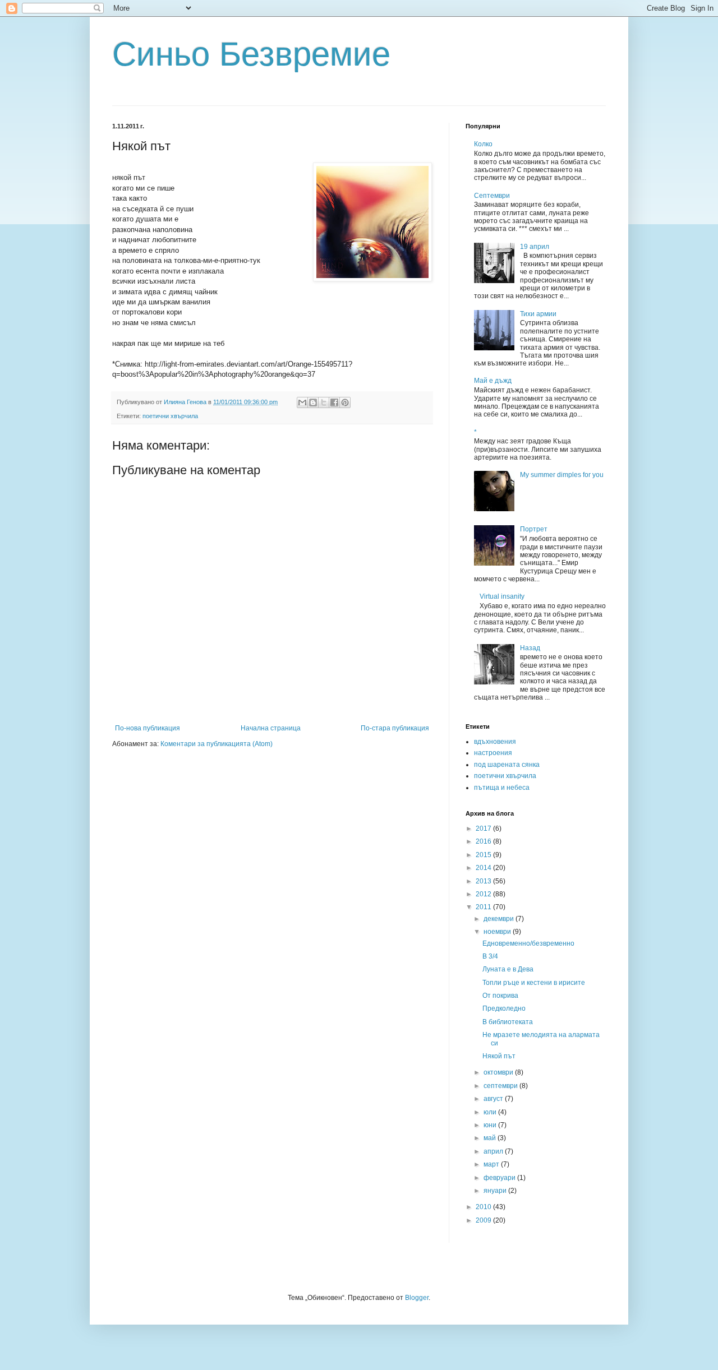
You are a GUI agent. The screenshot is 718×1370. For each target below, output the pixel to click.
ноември (498, 932)
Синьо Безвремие (251, 54)
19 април (534, 247)
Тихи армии (538, 314)
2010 (484, 1207)
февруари (500, 1178)
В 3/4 (490, 956)
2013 (484, 881)
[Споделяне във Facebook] (334, 402)
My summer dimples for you (562, 475)
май (491, 1138)
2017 (484, 828)
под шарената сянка (507, 765)
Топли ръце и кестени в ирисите (533, 983)
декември (500, 919)
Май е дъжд (493, 381)
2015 (484, 855)
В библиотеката (507, 1022)
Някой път (499, 1056)
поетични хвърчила (170, 416)
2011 (484, 907)
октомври (499, 1072)
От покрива (500, 995)
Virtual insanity (502, 596)
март (492, 1164)
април (494, 1151)
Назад (530, 648)
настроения (493, 753)
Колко (483, 144)
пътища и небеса (502, 788)
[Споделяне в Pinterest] (345, 402)
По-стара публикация (395, 728)
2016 (484, 841)
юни (491, 1125)
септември (501, 1086)
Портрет (533, 529)
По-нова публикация (147, 728)
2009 (484, 1220)
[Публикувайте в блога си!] (313, 402)
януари (496, 1191)
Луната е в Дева (507, 969)
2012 (484, 894)
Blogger (417, 1298)
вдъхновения (495, 742)
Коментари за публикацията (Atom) (216, 744)
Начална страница (271, 728)
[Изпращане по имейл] (302, 402)
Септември (492, 196)
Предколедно (504, 1008)
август (494, 1099)
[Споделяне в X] (323, 402)
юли (491, 1112)
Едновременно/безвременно (528, 943)
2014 (484, 868)
